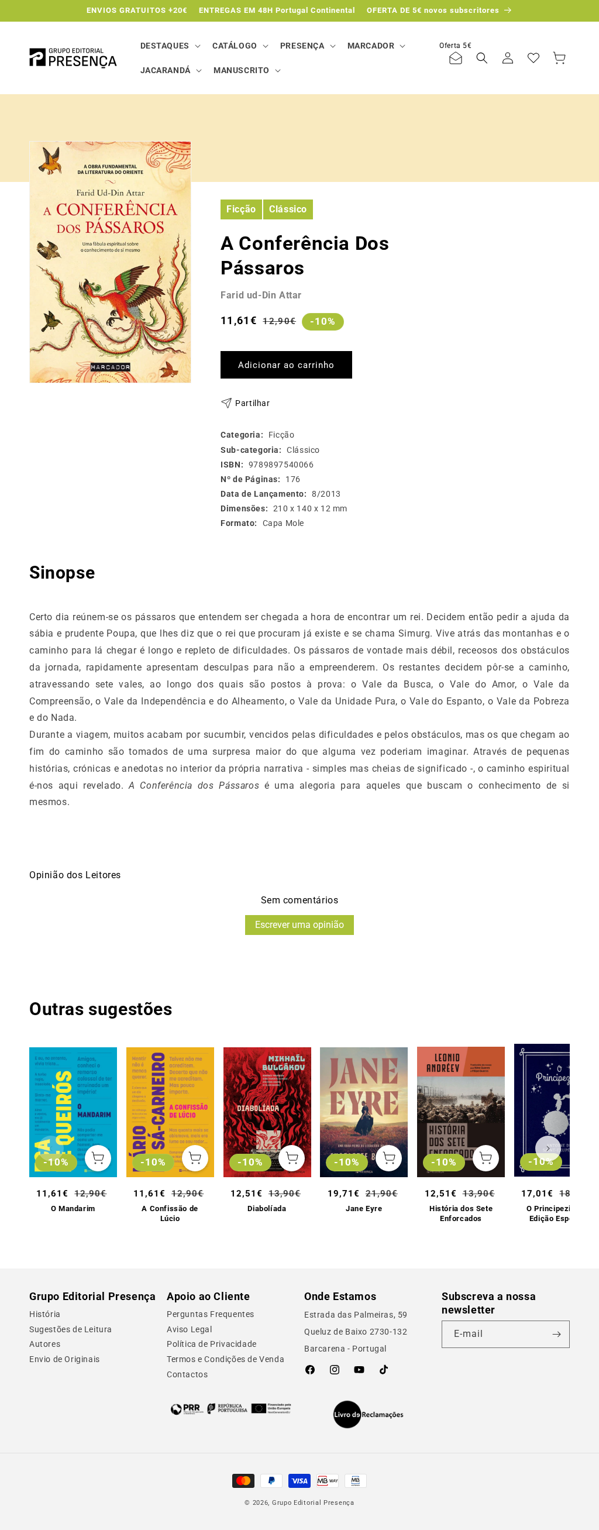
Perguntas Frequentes (210, 1314)
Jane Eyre (364, 1208)
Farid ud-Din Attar (261, 295)
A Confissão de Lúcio (170, 1213)
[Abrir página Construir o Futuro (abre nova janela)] (231, 1409)
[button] (169, 45)
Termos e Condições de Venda (225, 1359)
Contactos (187, 1374)
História (45, 1314)
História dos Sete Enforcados (461, 1213)
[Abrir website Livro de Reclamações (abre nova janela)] (368, 1415)
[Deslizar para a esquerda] (51, 1148)
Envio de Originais (64, 1359)
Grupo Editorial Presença (313, 1503)
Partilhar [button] (252, 403)
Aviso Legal (189, 1329)
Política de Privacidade (212, 1344)
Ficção (241, 209)
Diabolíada (266, 1208)
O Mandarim (73, 1208)
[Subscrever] (556, 1334)
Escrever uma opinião (299, 924)
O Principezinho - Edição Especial (558, 1213)
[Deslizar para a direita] (548, 1148)
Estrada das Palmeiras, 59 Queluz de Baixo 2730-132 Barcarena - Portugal (356, 1331)
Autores (44, 1344)
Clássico (288, 209)
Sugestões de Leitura (70, 1329)
